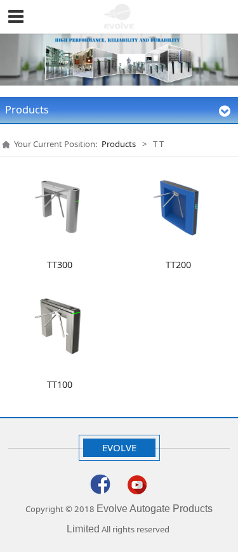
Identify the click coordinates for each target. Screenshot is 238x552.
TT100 (59, 384)
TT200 (178, 265)
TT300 (59, 265)
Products (119, 144)
